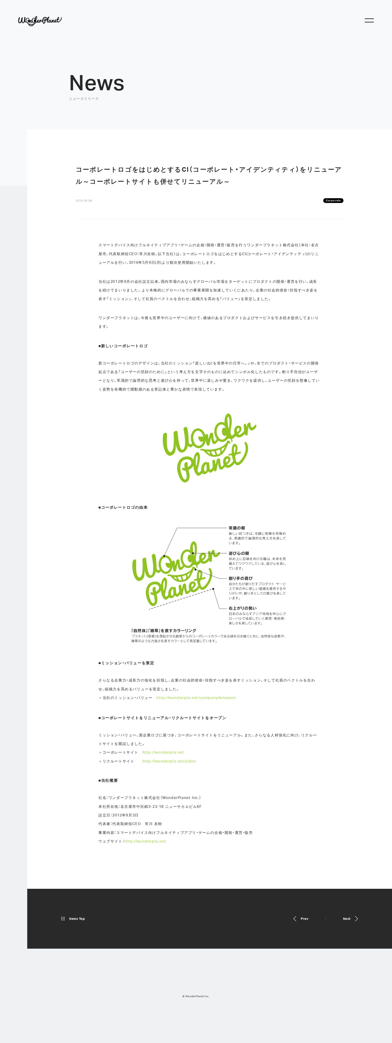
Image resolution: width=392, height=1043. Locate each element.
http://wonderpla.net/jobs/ (169, 761)
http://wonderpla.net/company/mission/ (196, 697)
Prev (304, 919)
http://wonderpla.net (163, 752)
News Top (77, 919)
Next (346, 919)
